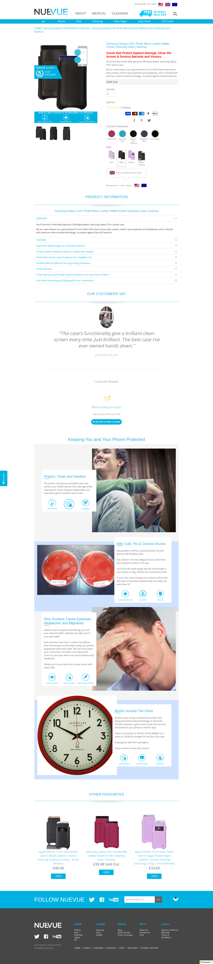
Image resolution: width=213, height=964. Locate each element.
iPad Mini (78, 935)
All (75, 940)
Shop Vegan (120, 21)
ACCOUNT (133, 948)
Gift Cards (167, 21)
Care (98, 932)
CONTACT (111, 948)
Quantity (110, 89)
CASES (86, 948)
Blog (120, 930)
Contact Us (145, 932)
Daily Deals (144, 21)
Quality (99, 935)
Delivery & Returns (169, 930)
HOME (37, 28)
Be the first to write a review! (106, 421)
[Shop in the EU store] (143, 186)
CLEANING (120, 13)
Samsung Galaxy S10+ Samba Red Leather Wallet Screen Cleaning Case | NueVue (106, 855)
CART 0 (154, 4)
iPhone (61, 21)
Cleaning (100, 930)
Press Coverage (125, 935)
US (118, 185)
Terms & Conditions (166, 936)
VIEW (58, 876)
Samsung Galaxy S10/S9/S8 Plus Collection (67, 28)
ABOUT (80, 13)
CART (122, 948)
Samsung (97, 21)
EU (125, 185)
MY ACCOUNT (140, 4)
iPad (78, 21)
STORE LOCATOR (149, 948)
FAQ (142, 935)
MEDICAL (99, 13)
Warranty (165, 932)
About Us (144, 930)
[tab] (106, 218)
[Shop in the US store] (136, 186)
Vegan (77, 937)
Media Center (124, 932)
